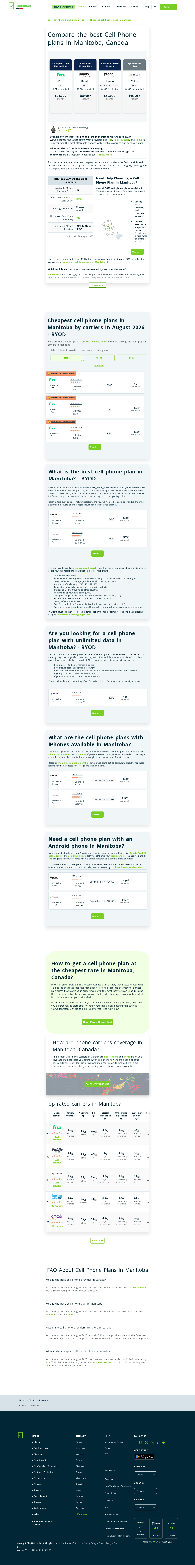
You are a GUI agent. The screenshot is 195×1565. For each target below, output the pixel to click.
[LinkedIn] (66, 131)
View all (99, 365)
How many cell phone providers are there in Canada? (79, 1327)
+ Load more (97, 285)
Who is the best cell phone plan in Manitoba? (74, 1303)
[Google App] (156, 1457)
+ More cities (81, 1514)
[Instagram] (69, 131)
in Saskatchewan (39, 1508)
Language (139, 1466)
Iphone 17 (65, 754)
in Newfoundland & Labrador (45, 1466)
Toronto (79, 1442)
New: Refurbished (63, 6)
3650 (79, 199)
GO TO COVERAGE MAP (97, 1084)
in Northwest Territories (42, 1472)
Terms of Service (73, 1543)
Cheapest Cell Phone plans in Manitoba (110, 20)
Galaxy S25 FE (55, 855)
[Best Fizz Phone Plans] (52, 380)
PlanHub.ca (32, 1543)
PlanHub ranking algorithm (128, 867)
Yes (78, 217)
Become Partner (112, 1514)
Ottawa (79, 1472)
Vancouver (80, 1448)
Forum (107, 1448)
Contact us (109, 1500)
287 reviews (77, 532)
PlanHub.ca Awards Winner (63, 373)
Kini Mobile (53, 274)
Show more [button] (97, 1240)
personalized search (103, 1362)
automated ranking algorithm (74, 614)
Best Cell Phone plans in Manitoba (66, 20)
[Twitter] (148, 1443)
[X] (59, 131)
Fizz (110, 139)
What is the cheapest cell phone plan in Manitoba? (78, 1351)
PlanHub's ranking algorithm (73, 762)
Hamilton (79, 1496)
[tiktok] (159, 1443)
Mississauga (81, 1478)
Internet (81, 1436)
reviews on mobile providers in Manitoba (83, 262)
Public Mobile (121, 139)
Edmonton (80, 1466)
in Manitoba (37, 1454)
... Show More (104, 154)
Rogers (114, 1056)
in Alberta (36, 1442)
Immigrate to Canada (114, 1442)
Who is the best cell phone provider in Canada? (76, 1279)
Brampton (80, 1484)
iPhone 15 (81, 754)
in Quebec (36, 1502)
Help (107, 1436)
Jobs (107, 1507)
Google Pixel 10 (138, 853)
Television (120, 6)
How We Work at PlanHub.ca (118, 1486)
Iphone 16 (53, 754)
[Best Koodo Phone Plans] (54, 515)
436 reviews (77, 513)
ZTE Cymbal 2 (75, 855)
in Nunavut (37, 1484)
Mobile (35, 1436)
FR (155, 6)
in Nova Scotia (38, 1478)
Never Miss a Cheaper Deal (97, 1022)
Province (139, 1499)
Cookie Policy (105, 1543)
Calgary (79, 1460)
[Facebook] (63, 131)
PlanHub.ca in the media (116, 1521)
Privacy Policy (90, 1543)
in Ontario (36, 1490)
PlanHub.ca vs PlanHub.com (117, 1536)
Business (135, 6)
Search (166, 7)
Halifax (79, 1502)
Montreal (36, 1524)
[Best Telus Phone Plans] (54, 534)
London (79, 1490)
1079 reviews (76, 379)
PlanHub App (110, 1493)
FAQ (106, 1454)
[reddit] (164, 1443)
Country (139, 1483)
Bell (106, 1056)
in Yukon (36, 1514)
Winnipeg (80, 1508)
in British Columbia (40, 1448)
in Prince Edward (39, 1496)
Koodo (95, 341)
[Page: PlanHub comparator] (20, 6)
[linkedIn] (153, 1443)
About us (110, 1470)
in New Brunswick (40, 1460)
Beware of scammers (114, 1528)
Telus (138, 139)
